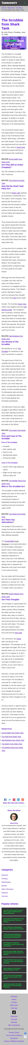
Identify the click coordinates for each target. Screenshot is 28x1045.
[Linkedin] (18, 800)
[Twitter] (9, 800)
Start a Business (7, 889)
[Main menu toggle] (24, 3)
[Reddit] (23, 800)
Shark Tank (21, 147)
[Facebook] (5, 800)
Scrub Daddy (9, 541)
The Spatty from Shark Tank (12, 744)
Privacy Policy (14, 1032)
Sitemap (14, 1008)
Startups (5, 893)
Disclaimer (14, 1038)
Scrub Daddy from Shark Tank (12, 733)
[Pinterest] (14, 800)
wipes (19, 639)
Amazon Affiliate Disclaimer (14, 1041)
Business (5, 875)
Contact (14, 1002)
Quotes (4, 886)
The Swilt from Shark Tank (11, 737)
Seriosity (14, 996)
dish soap (18, 633)
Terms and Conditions (14, 1035)
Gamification (6, 882)
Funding (17, 32)
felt (15, 298)
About (14, 999)
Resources (14, 1005)
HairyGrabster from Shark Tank (13, 740)
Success (5, 896)
